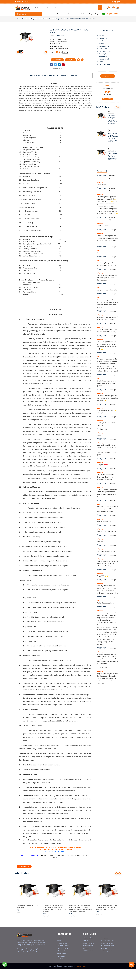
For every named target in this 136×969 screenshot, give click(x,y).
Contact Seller (108, 99)
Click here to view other (30, 855)
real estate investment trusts (57, 814)
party (76, 818)
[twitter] (27, 950)
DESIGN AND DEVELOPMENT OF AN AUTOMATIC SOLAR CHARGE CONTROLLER (112, 119)
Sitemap (60, 958)
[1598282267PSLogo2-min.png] (23, 8)
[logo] (24, 934)
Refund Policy (62, 951)
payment (48, 818)
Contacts (101, 61)
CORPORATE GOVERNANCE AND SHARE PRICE (81, 19)
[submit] (100, 7)
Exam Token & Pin (104, 64)
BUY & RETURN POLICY (50, 76)
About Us (61, 940)
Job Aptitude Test (104, 46)
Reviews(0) (64, 76)
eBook (101, 41)
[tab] (35, 75)
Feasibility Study (104, 54)
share (62, 827)
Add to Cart (58, 60)
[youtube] (36, 950)
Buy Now (71, 60)
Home (59, 14)
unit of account (60, 807)
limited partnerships (35, 814)
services (39, 822)
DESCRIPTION (35, 76)
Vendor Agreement (63, 948)
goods (31, 822)
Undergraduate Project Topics (38, 19)
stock (33, 810)
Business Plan (103, 38)
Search (107, 76)
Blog (96, 14)
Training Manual (104, 59)
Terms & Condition (63, 946)
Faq (90, 14)
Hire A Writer (81, 14)
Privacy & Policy (63, 943)
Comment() (74, 76)
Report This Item (56, 68)
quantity (40, 818)
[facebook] (18, 950)
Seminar (101, 43)
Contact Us (61, 956)
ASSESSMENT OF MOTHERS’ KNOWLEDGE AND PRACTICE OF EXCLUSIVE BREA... (113, 137)
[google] (23, 950)
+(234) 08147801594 (112, 14)
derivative (34, 830)
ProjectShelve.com (81, 966)
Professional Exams (105, 51)
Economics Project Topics (57, 19)
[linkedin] (32, 950)
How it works (69, 14)
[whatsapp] (4, 964)
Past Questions (103, 49)
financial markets (37, 807)
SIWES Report (103, 56)
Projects (24, 19)
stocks (85, 827)
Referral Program (63, 953)
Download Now (25, 867)
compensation (59, 818)
